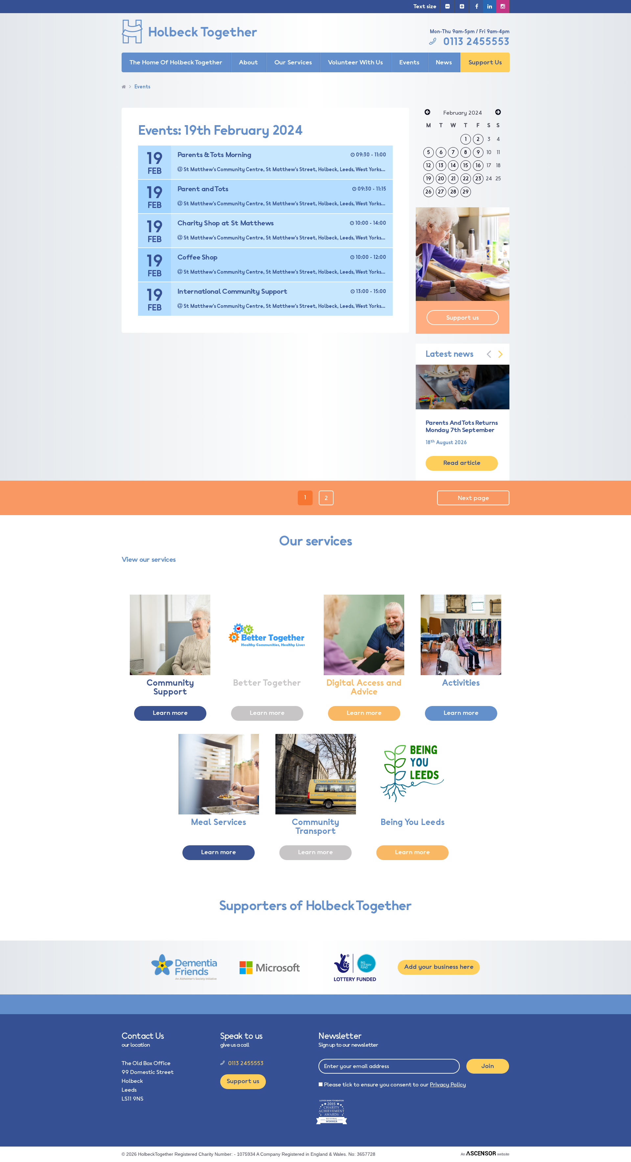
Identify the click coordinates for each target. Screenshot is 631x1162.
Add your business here (439, 966)
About (248, 62)
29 (465, 192)
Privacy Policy (448, 1085)
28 (453, 192)
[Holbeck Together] (199, 33)
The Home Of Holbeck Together (175, 62)
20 (441, 179)
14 (453, 166)
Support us (462, 317)
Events (409, 62)
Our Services (293, 62)
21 (453, 179)
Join (487, 1066)
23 (478, 179)
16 (478, 166)
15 (465, 166)
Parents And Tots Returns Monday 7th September (462, 426)
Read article (461, 463)
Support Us (485, 62)
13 (440, 166)
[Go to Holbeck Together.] (124, 87)
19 (428, 179)
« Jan (427, 113)
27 (441, 192)
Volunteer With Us (355, 62)
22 (466, 179)
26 (428, 192)
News (444, 62)
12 (428, 166)
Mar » (498, 113)
